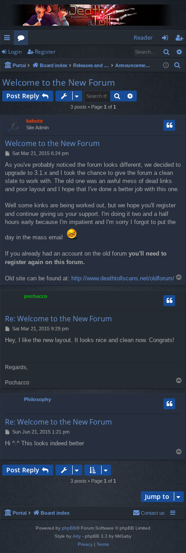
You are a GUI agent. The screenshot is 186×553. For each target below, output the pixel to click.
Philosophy (37, 399)
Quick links (9, 39)
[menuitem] (177, 65)
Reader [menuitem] (143, 37)
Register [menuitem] (181, 39)
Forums (23, 39)
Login (15, 51)
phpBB (69, 528)
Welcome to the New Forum (58, 82)
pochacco (35, 296)
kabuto (34, 120)
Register (45, 51)
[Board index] (93, 15)
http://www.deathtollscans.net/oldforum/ (122, 278)
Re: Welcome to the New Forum (58, 318)
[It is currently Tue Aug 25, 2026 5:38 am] (166, 65)
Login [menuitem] (167, 39)
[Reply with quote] (169, 125)
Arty (77, 536)
